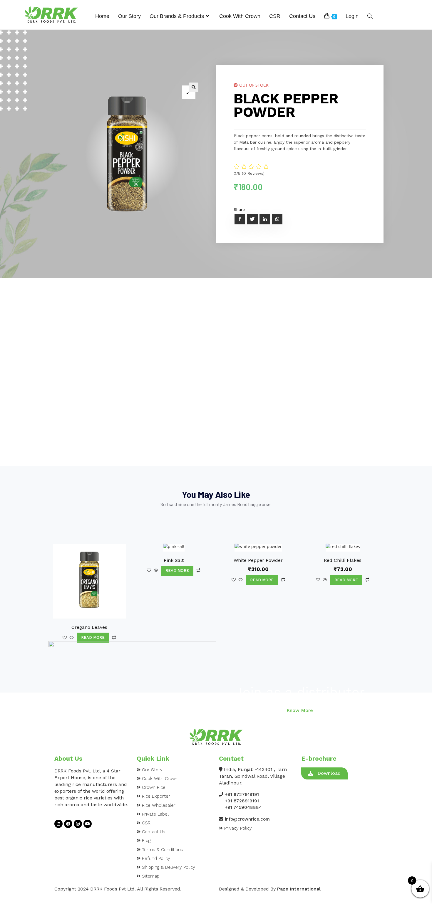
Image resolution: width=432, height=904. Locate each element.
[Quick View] (72, 638)
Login (352, 16)
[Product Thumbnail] (188, 92)
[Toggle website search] (370, 16)
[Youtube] (87, 824)
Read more (93, 637)
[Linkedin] (58, 824)
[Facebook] (68, 824)
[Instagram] (78, 824)
